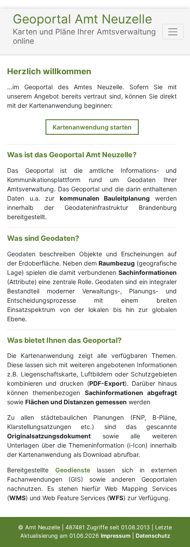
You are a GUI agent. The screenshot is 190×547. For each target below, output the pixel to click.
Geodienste (72, 470)
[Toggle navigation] (173, 31)
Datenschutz (153, 535)
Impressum (115, 535)
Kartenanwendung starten (92, 127)
